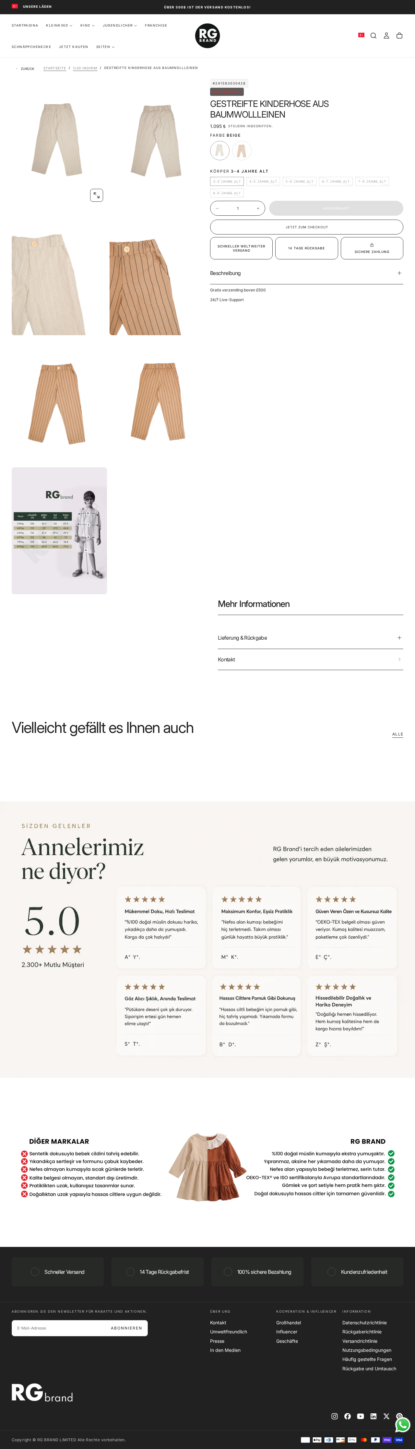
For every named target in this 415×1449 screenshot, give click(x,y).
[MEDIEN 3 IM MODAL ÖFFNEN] (194, 325)
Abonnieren (126, 1328)
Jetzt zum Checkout (307, 227)
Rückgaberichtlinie (362, 1331)
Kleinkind (57, 25)
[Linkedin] (373, 1416)
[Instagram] (334, 1416)
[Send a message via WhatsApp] (403, 1425)
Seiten (103, 47)
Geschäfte (287, 1341)
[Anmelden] (386, 35)
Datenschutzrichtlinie (364, 1322)
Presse (217, 1341)
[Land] (15, 7)
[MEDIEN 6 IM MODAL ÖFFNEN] (97, 584)
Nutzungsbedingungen (366, 1350)
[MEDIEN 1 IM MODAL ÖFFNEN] (194, 195)
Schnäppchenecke (31, 47)
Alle (397, 734)
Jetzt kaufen (74, 47)
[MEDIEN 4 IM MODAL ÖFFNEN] (97, 454)
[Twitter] (386, 1416)
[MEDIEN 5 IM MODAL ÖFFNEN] (194, 454)
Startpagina (25, 25)
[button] (373, 35)
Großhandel (288, 1322)
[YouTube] (360, 1416)
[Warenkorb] (399, 35)
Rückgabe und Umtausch (369, 1368)
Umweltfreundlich (228, 1331)
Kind (85, 25)
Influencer (286, 1331)
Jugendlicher (118, 25)
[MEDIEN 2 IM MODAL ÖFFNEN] (97, 325)
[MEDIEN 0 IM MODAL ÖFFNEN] (97, 195)
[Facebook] (347, 1416)
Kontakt (218, 1322)
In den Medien (225, 1350)
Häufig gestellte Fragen (367, 1359)
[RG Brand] (42, 1392)
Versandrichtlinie (359, 1341)
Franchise (156, 25)
